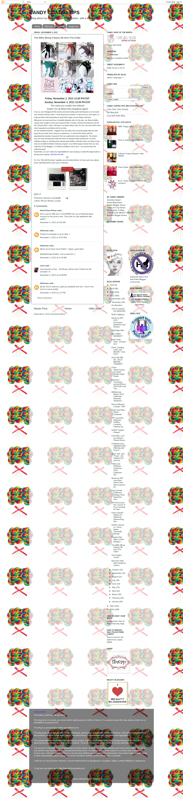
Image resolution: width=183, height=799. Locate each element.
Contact (60, 26)
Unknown (47, 198)
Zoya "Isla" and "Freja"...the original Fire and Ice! (117, 457)
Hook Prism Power (48, 210)
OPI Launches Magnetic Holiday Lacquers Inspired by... (117, 422)
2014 (112, 289)
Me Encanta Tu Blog (115, 210)
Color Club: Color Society (117, 109)
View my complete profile (117, 58)
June (114, 584)
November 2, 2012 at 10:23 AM (53, 237)
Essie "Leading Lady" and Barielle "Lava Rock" (118, 350)
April (114, 591)
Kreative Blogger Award (117, 215)
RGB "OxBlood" (118, 315)
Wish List (48, 26)
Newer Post (40, 308)
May (114, 587)
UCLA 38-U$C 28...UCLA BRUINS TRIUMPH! (117, 361)
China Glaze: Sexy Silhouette (130, 167)
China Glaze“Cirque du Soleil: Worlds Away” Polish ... (118, 372)
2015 (112, 285)
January (115, 602)
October (115, 570)
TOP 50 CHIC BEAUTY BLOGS (120, 213)
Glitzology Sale (117, 330)
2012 (112, 296)
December (116, 299)
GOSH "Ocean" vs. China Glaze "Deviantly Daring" (117, 529)
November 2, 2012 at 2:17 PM (53, 293)
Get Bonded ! (117, 305)
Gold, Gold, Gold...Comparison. (118, 342)
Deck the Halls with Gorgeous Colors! (118, 563)
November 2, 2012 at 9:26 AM (53, 222)
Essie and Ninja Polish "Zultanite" (118, 412)
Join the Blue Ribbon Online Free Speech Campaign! (139, 302)
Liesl (42, 266)
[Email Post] (66, 198)
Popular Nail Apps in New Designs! (117, 539)
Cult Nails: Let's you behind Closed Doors (118, 438)
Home (37, 26)
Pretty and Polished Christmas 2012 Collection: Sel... (116, 469)
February (116, 598)
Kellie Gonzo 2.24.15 (116, 68)
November (116, 302)
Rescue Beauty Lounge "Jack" (118, 405)
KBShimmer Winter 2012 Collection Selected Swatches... (117, 396)
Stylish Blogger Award (116, 205)
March (115, 594)
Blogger (106, 779)
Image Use (73, 26)
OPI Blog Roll (112, 113)
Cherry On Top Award (116, 208)
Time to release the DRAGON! (130, 140)
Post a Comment (44, 298)
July (114, 580)
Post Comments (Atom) (55, 314)
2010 (112, 609)
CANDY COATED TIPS (54, 12)
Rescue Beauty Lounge (51, 201)
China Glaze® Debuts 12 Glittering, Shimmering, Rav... (117, 517)
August (115, 577)
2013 (112, 292)
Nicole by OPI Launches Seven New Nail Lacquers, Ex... (118, 482)
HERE (109, 642)
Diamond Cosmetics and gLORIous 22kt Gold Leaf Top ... (118, 384)
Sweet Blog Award (114, 203)
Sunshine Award (114, 200)
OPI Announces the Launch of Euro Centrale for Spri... (118, 506)
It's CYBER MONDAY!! (117, 335)
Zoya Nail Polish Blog (116, 116)
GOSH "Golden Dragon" (117, 431)
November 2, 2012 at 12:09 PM (53, 275)
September (117, 573)
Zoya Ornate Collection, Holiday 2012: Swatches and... (118, 494)
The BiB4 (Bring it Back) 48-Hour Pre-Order (118, 548)
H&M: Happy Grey (125, 126)
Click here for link (57, 155)
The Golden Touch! (116, 556)
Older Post (95, 308)
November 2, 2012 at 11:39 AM (53, 258)
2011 (112, 606)
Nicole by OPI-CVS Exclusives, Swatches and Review (118, 322)
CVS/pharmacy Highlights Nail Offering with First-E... (118, 447)
